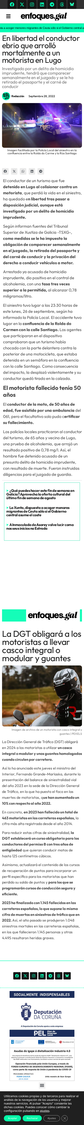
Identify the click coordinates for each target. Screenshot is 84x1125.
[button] (5, 171)
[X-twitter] (22, 4)
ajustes (44, 1110)
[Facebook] (12, 4)
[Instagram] (32, 4)
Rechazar (32, 1118)
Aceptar (12, 1118)
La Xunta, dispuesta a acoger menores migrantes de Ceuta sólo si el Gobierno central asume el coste (38, 511)
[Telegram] (52, 4)
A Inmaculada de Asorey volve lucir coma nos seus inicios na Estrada (40, 526)
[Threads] (61, 4)
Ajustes (52, 1118)
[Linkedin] (42, 4)
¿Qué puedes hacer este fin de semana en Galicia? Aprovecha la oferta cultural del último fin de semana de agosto (40, 494)
